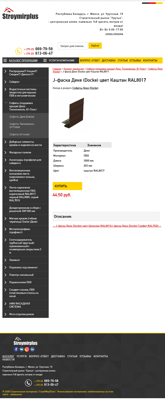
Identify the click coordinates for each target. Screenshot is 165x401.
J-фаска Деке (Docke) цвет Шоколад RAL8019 (83, 225)
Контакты (150, 60)
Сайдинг (14, 81)
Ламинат (14, 260)
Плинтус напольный (21, 274)
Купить (61, 186)
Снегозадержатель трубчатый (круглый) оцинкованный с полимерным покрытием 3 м (25, 246)
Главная (57, 68)
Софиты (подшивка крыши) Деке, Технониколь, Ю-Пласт (23, 106)
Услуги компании (61, 60)
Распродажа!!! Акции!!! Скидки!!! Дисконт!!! (23, 72)
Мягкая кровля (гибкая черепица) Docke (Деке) (23, 220)
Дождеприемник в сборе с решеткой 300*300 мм (25, 209)
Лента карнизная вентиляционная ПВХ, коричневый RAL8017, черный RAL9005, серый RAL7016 (23, 194)
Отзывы (135, 60)
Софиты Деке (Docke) (21, 116)
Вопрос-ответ (90, 60)
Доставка (109, 60)
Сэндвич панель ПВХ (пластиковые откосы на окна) (23, 293)
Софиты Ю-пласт (19, 134)
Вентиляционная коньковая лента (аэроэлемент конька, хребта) (22, 175)
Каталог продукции (23, 60)
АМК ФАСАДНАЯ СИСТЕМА (19, 305)
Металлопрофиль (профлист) (19, 230)
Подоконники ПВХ (20, 282)
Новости (8, 359)
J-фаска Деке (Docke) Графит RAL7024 (135, 225)
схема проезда (114, 33)
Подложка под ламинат (23, 267)
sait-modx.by (75, 399)
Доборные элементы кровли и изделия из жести (25, 143)
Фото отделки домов (21, 314)
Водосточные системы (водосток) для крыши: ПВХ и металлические (22, 92)
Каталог (8, 356)
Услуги (22, 356)
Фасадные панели (20, 152)
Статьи (123, 60)
